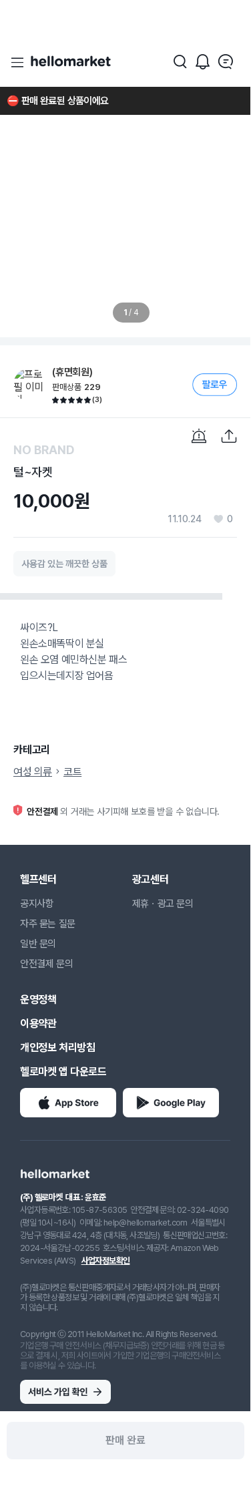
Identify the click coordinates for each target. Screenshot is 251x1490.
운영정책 (38, 999)
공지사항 (36, 904)
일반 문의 (38, 944)
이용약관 (38, 1023)
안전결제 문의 (46, 964)
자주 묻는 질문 (47, 924)
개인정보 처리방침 (57, 1047)
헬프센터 (38, 879)
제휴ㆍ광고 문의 (163, 904)
